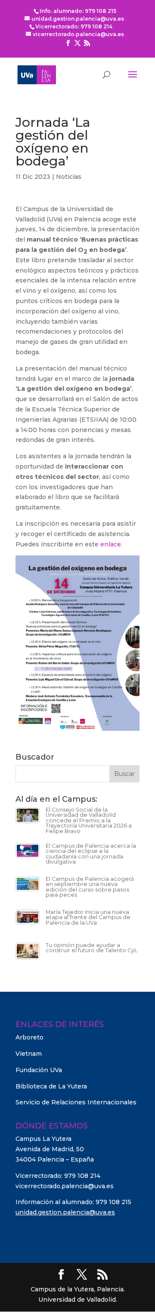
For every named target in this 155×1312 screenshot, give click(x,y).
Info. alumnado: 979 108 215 (78, 11)
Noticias (68, 177)
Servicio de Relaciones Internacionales (76, 1102)
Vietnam (29, 1054)
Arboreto (29, 1037)
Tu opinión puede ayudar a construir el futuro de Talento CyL (91, 948)
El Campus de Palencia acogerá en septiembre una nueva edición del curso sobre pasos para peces (90, 887)
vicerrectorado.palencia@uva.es (65, 1186)
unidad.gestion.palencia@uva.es (65, 1212)
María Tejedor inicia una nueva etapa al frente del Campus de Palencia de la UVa (88, 917)
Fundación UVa (39, 1070)
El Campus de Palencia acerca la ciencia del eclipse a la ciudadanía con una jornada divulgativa (91, 854)
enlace (110, 544)
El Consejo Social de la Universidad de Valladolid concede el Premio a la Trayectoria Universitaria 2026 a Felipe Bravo (89, 820)
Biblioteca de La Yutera (51, 1086)
